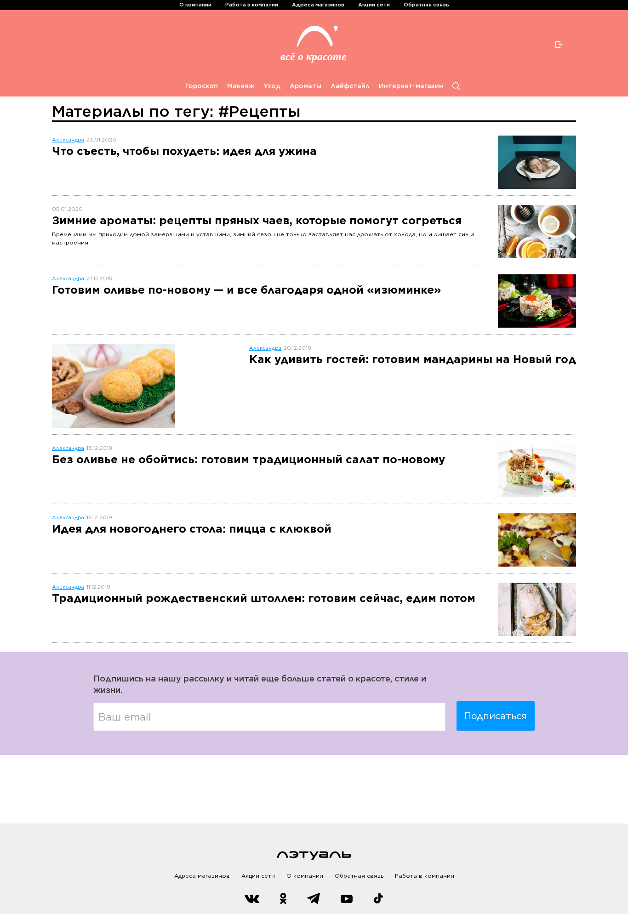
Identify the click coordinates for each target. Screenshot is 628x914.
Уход (271, 86)
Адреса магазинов (318, 4)
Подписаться (495, 715)
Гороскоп (201, 86)
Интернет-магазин (411, 86)
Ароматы (305, 86)
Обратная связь (426, 4)
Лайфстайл (350, 86)
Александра (68, 139)
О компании (195, 4)
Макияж (240, 86)
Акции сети (374, 4)
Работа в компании (251, 4)
